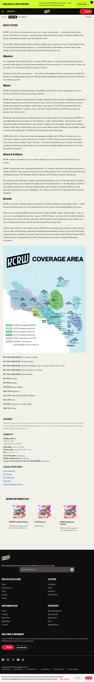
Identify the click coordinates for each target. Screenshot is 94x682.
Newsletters (6, 621)
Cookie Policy (44, 669)
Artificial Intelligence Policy (13, 484)
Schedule (88, 17)
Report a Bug (6, 669)
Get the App (82, 4)
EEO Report (7, 474)
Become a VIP (53, 614)
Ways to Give (52, 618)
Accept (88, 678)
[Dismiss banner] (91, 2)
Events (4, 598)
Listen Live (11, 11)
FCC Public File (8, 477)
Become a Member (55, 611)
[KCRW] (6, 560)
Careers (5, 614)
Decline (78, 678)
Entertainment (7, 588)
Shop (50, 621)
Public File (7, 481)
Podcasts (51, 591)
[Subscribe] (72, 569)
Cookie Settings (73, 669)
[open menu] (3, 11)
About (4, 611)
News (4, 584)
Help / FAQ (6, 618)
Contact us (21, 455)
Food (4, 591)
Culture (4, 595)
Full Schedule (53, 595)
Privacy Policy (17, 669)
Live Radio (51, 584)
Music (50, 588)
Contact (5, 625)
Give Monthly (21, 648)
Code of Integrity (9, 471)
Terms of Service (30, 669)
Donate (87, 11)
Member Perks (53, 625)
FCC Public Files (57, 669)
